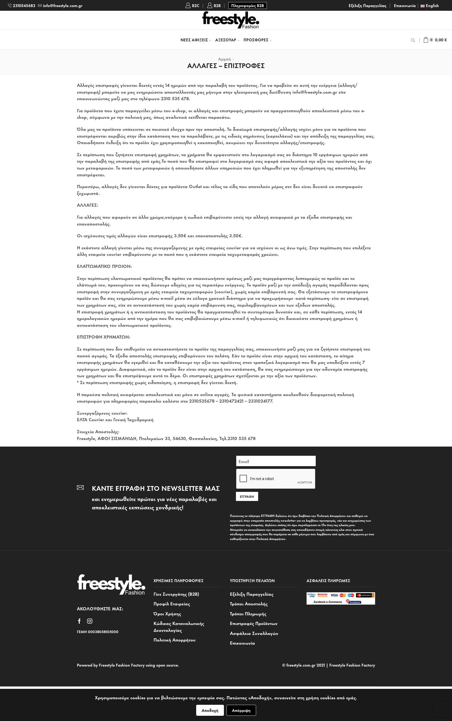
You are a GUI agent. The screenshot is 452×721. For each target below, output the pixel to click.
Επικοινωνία (405, 5)
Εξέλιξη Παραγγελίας (367, 5)
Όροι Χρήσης (167, 613)
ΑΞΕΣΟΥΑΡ (225, 40)
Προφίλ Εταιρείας (172, 603)
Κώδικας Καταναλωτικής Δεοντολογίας (179, 626)
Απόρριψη (241, 710)
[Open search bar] (413, 40)
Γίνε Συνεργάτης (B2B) (176, 593)
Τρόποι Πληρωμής (248, 613)
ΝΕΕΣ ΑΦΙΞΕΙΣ (194, 40)
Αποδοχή (210, 710)
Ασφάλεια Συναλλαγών (254, 632)
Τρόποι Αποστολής (249, 603)
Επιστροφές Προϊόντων (254, 622)
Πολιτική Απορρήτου (175, 639)
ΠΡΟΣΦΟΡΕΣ (256, 40)
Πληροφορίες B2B (247, 5)
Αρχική (224, 58)
